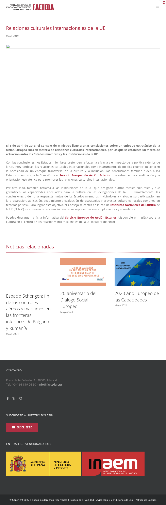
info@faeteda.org (50, 384)
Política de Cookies (145, 500)
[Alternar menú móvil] (158, 6)
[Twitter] (14, 398)
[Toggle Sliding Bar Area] (162, 3)
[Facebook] (7, 398)
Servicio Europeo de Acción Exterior (85, 175)
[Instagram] (20, 398)
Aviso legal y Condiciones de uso (114, 500)
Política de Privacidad (82, 500)
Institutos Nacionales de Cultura (133, 205)
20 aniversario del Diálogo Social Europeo (78, 299)
